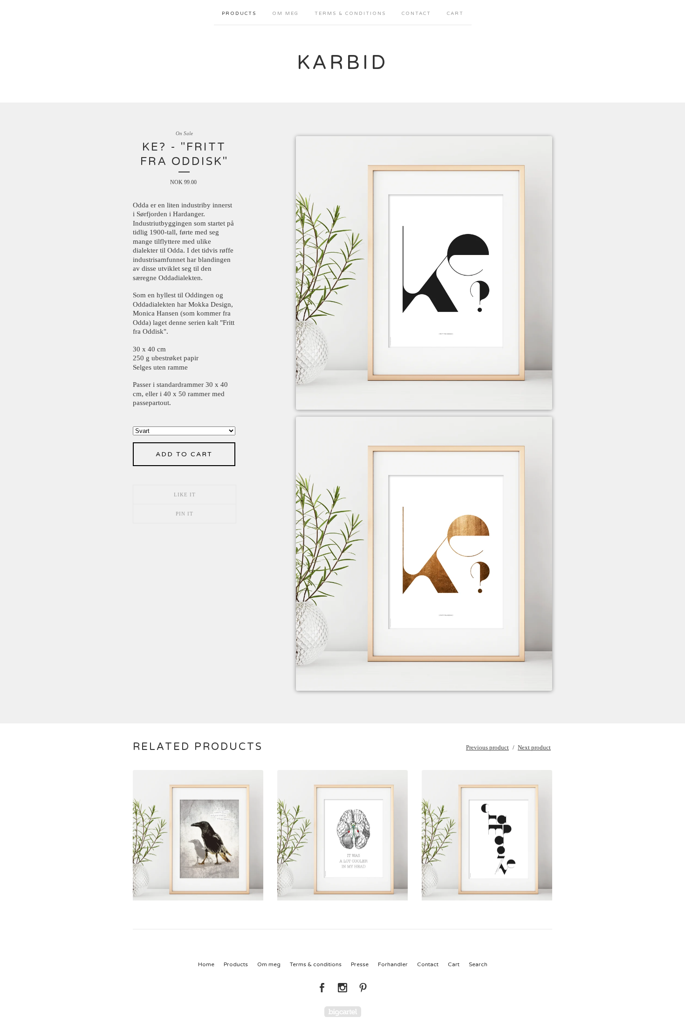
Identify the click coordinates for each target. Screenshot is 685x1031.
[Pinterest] (363, 987)
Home (206, 964)
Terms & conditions (350, 13)
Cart (455, 13)
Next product (534, 747)
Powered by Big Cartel (342, 1011)
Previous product (487, 747)
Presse (360, 964)
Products (239, 13)
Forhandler (393, 964)
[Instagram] (342, 987)
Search (478, 964)
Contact (416, 13)
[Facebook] (322, 987)
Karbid (342, 63)
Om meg (285, 13)
